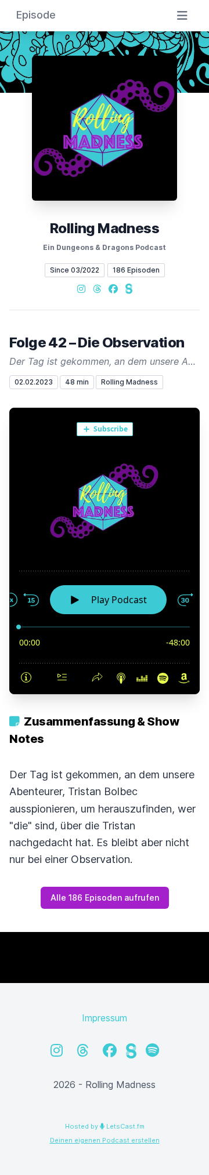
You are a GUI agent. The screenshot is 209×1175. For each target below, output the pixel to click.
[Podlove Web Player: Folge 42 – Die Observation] (104, 551)
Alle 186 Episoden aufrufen (105, 897)
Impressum (104, 1018)
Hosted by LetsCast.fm (105, 1126)
